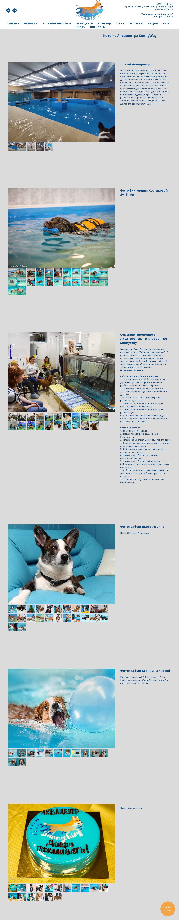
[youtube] (14, 10)
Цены (120, 23)
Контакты (98, 26)
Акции (153, 23)
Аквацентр (84, 23)
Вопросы (136, 23)
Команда (105, 23)
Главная (13, 23)
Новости (31, 23)
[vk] (8, 10)
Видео (80, 26)
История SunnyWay (57, 23)
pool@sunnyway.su (163, 9)
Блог (166, 23)
